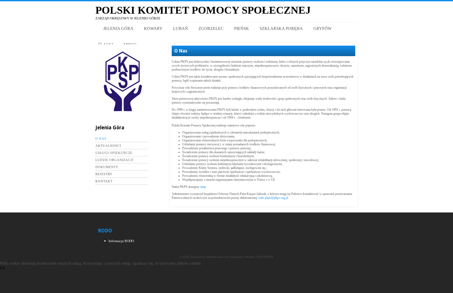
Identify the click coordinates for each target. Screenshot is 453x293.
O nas (100, 139)
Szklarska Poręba (281, 28)
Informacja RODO (121, 241)
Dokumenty (106, 167)
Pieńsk (241, 28)
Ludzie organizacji (114, 160)
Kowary (153, 28)
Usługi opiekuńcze (113, 153)
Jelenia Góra (118, 28)
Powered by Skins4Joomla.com (210, 256)
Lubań (180, 28)
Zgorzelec (211, 28)
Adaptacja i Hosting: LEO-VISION (252, 256)
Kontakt (103, 181)
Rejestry (103, 174)
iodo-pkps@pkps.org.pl (273, 198)
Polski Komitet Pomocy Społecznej (203, 10)
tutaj (203, 187)
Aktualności (108, 146)
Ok (2, 268)
